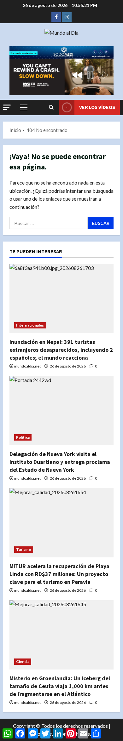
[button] (7, 107)
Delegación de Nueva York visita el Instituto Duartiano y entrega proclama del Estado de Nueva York (59, 461)
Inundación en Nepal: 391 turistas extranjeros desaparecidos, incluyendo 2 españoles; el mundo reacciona (61, 349)
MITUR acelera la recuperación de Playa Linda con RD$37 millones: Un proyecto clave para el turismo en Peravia (59, 573)
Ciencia (22, 661)
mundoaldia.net (27, 366)
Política (23, 437)
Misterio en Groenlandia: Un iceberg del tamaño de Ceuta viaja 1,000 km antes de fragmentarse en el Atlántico (59, 686)
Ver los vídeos (97, 107)
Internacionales (30, 325)
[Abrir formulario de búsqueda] (51, 107)
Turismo (23, 549)
